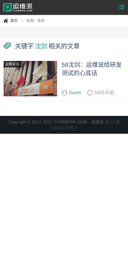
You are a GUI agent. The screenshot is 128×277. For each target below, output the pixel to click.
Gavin (75, 92)
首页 (14, 21)
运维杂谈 (12, 64)
